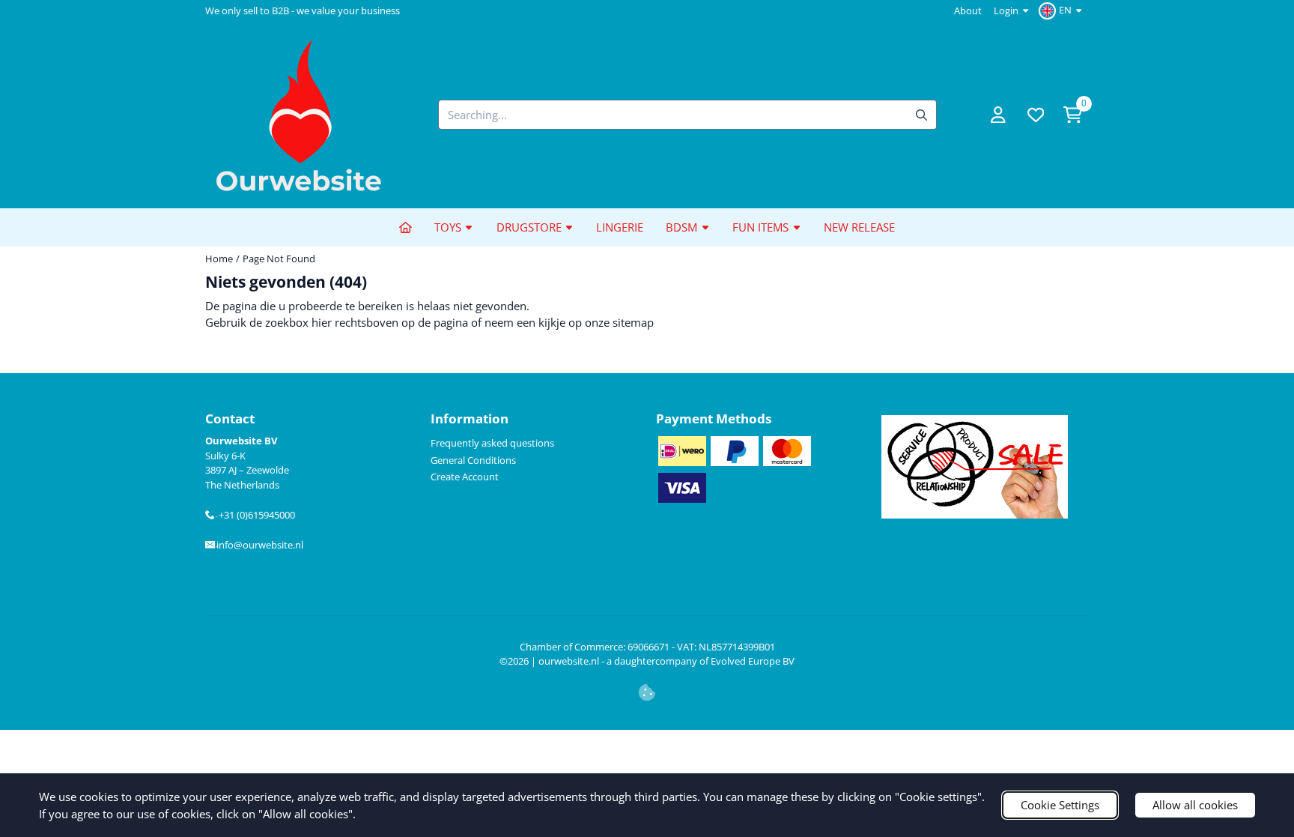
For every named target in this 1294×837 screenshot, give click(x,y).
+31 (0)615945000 (255, 515)
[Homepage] (405, 227)
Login (1006, 10)
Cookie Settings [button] (1060, 804)
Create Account (465, 476)
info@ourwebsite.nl (259, 545)
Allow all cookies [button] (1195, 804)
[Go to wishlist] (1035, 114)
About (968, 10)
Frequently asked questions (492, 443)
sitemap (633, 322)
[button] (1062, 10)
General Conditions (473, 460)
